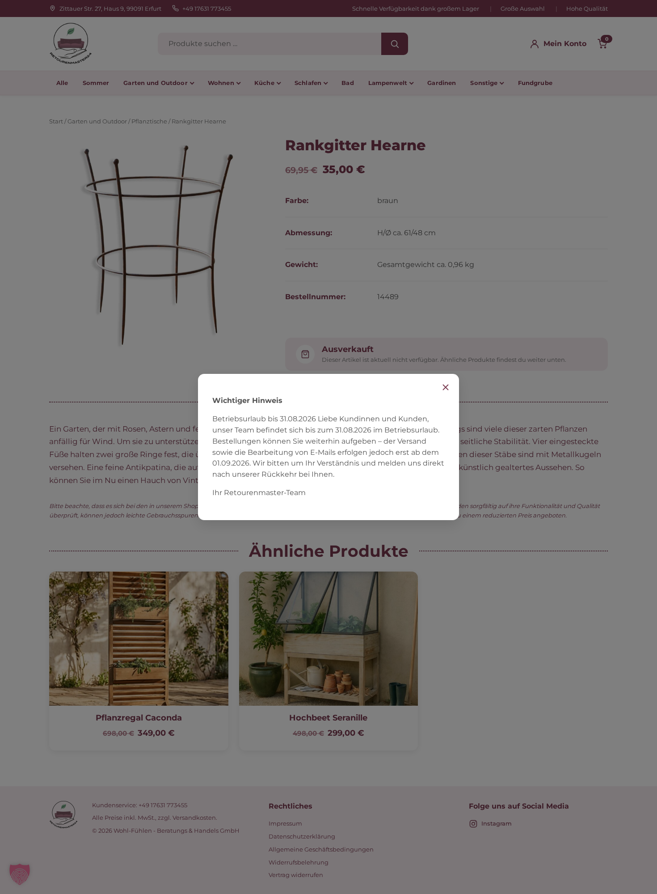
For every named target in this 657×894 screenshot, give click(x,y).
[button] (19, 874)
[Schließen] (446, 387)
